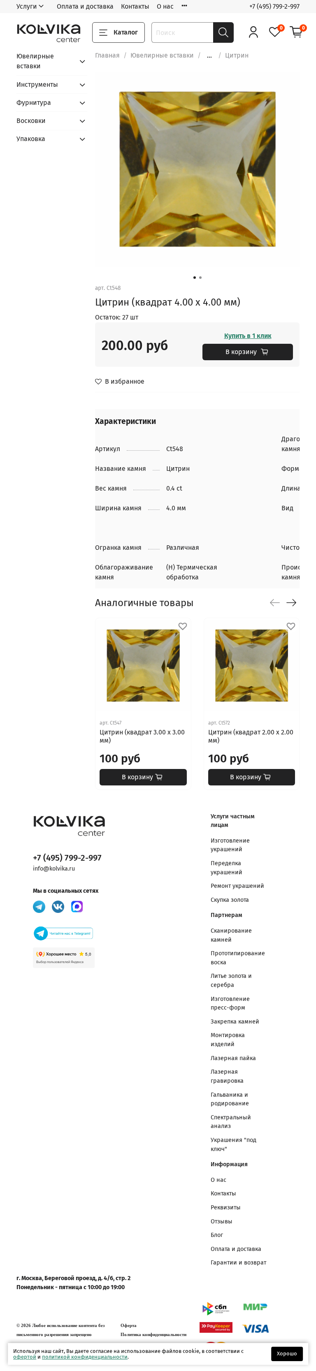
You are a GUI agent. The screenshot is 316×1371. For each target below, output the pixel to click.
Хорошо (287, 1353)
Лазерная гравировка (227, 1076)
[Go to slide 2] (200, 277)
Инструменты (37, 84)
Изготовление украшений (230, 845)
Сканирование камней (231, 935)
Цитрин (237, 55)
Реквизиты (226, 1207)
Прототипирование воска (238, 958)
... (209, 55)
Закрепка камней (235, 1021)
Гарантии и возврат (238, 1262)
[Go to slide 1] (194, 277)
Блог (217, 1235)
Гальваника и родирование (230, 1099)
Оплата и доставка (85, 6)
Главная (107, 55)
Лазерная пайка (233, 1058)
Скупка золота (230, 899)
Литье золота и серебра (231, 981)
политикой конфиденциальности (85, 1357)
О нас (165, 6)
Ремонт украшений (237, 885)
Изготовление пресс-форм (230, 1004)
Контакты (135, 6)
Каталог (126, 32)
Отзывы (221, 1221)
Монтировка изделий (228, 1040)
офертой (24, 1357)
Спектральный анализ (231, 1122)
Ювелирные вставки (162, 55)
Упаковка (30, 139)
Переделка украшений (226, 868)
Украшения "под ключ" (233, 1145)
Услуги (26, 6)
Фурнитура (33, 103)
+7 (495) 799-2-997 (274, 6)
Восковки (31, 121)
